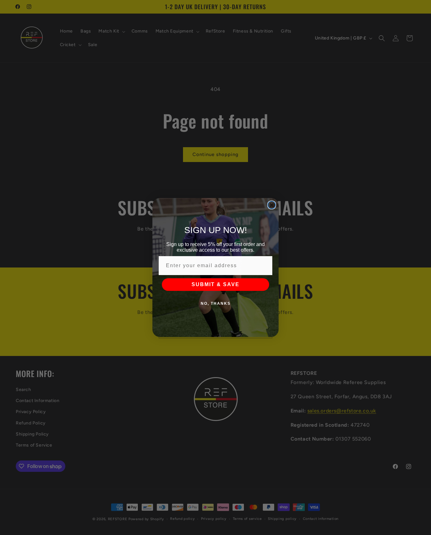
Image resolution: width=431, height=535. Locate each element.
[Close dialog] (271, 205)
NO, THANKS (216, 303)
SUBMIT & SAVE (215, 284)
